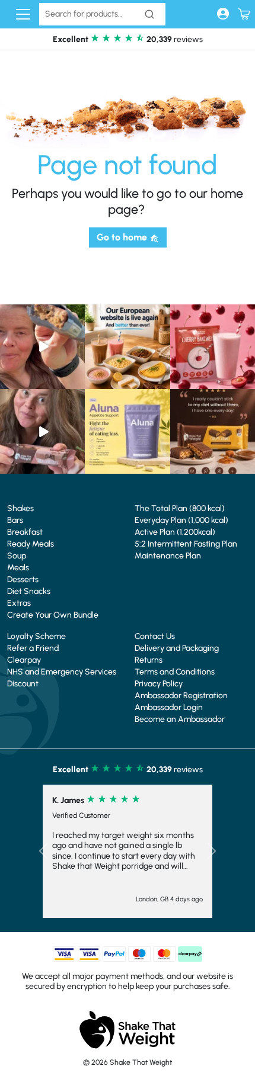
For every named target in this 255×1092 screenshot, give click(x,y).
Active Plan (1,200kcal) (175, 532)
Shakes (20, 508)
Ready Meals (30, 544)
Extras (19, 603)
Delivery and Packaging (177, 648)
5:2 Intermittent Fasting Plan (186, 544)
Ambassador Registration (181, 695)
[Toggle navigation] (23, 14)
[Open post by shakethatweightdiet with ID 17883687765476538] (127, 431)
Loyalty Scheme (36, 636)
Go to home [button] (123, 237)
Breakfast (25, 532)
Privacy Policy (159, 684)
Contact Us (155, 636)
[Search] (149, 14)
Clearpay (24, 660)
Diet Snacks (28, 591)
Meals (18, 568)
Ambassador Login (169, 707)
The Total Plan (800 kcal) (180, 508)
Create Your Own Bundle (52, 615)
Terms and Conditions (175, 672)
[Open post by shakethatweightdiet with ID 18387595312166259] (212, 346)
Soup (16, 556)
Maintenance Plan (168, 556)
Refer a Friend (33, 648)
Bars (15, 520)
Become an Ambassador (180, 719)
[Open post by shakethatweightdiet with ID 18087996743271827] (42, 346)
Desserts (23, 579)
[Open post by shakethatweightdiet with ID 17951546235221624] (42, 431)
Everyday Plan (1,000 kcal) (181, 520)
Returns (148, 660)
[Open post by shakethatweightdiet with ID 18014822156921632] (212, 431)
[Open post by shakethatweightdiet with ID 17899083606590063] (127, 346)
